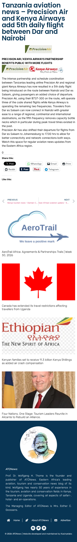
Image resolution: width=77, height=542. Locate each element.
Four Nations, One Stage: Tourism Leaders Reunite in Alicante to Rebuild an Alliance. (35, 415)
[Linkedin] (44, 528)
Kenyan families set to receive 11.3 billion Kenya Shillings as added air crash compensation (37, 361)
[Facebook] (33, 528)
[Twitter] (38, 528)
